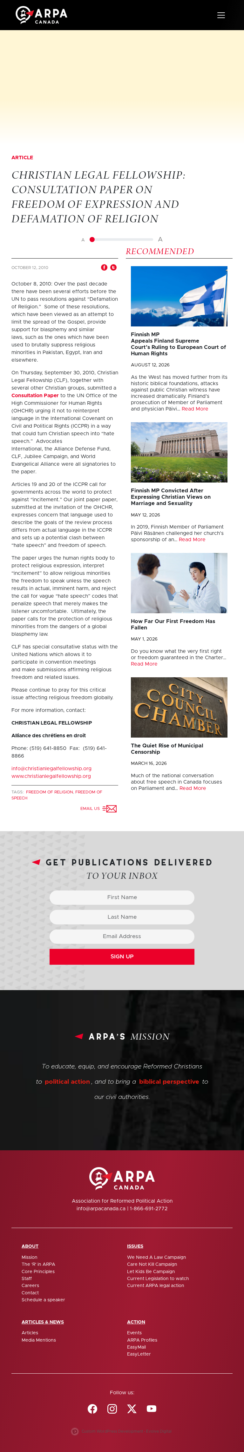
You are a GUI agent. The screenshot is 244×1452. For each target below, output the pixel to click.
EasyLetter (139, 1354)
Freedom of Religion (49, 792)
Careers (30, 1286)
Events (134, 1333)
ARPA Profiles (142, 1340)
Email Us (91, 809)
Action (136, 1322)
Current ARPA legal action (155, 1286)
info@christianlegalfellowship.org (51, 768)
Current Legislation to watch (158, 1279)
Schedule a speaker (43, 1300)
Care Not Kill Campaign (152, 1264)
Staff (27, 1279)
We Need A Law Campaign (156, 1257)
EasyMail (136, 1347)
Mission (29, 1257)
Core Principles (38, 1272)
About (30, 1246)
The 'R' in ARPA (38, 1264)
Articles (30, 1333)
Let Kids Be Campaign (151, 1272)
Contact (30, 1293)
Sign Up (122, 957)
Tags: (18, 792)
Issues (135, 1246)
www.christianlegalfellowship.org (51, 776)
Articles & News (43, 1322)
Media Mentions (39, 1340)
